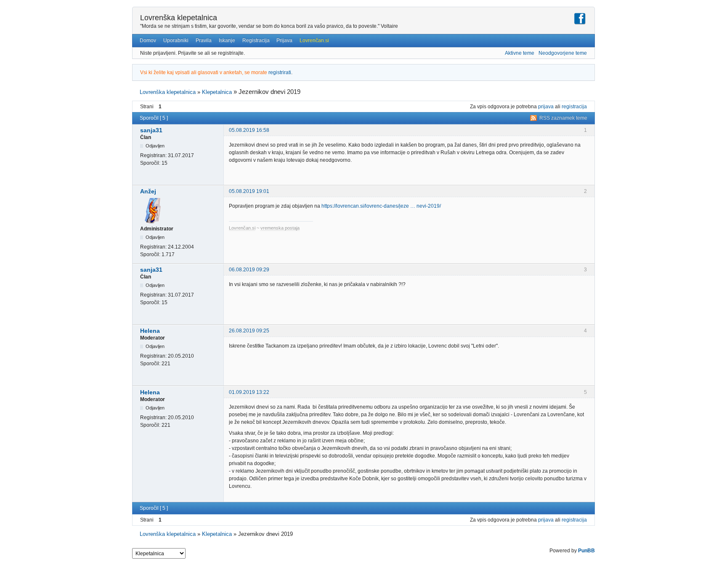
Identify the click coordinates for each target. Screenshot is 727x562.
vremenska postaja (280, 227)
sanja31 (151, 130)
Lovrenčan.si (314, 40)
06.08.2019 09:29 (249, 270)
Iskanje (227, 40)
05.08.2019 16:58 (249, 130)
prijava (546, 107)
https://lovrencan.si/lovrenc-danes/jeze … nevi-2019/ (381, 206)
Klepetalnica (217, 92)
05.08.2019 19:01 (249, 191)
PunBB (586, 551)
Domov (148, 40)
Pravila (204, 40)
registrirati (279, 72)
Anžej (148, 191)
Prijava (284, 40)
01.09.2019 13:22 (249, 392)
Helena (150, 330)
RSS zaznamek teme (563, 118)
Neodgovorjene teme (563, 53)
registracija (574, 107)
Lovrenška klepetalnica (178, 17)
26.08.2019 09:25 (249, 331)
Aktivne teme (519, 53)
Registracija (256, 40)
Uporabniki (175, 40)
